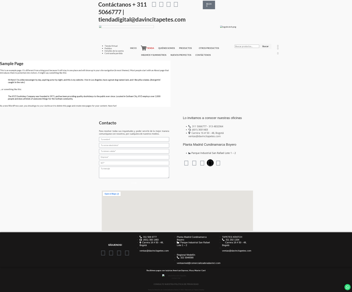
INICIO (133, 48)
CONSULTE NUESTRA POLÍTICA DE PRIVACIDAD (176, 284)
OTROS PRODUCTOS (209, 48)
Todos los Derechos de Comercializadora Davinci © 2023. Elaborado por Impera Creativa (176, 289)
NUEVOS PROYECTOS (180, 55)
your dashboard (47, 105)
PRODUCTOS (185, 48)
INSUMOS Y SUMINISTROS (153, 55)
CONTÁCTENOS (203, 55)
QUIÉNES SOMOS (166, 48)
